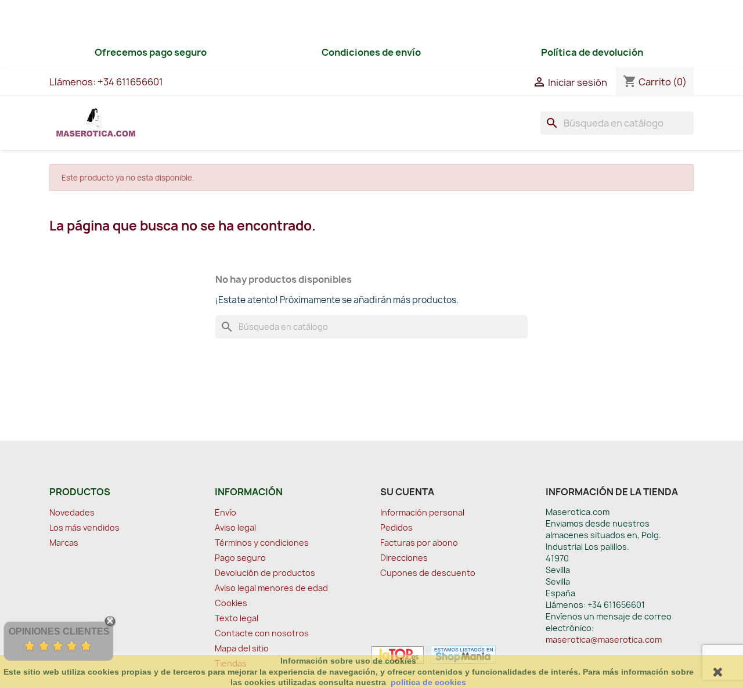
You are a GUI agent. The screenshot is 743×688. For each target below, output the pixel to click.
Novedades (72, 512)
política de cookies (428, 682)
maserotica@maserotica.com (604, 639)
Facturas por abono (419, 542)
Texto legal (236, 618)
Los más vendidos (84, 527)
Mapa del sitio (242, 648)
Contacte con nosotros (262, 633)
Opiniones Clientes (59, 631)
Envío (225, 512)
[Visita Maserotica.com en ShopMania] (460, 653)
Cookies (231, 602)
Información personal (422, 512)
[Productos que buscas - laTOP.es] (398, 653)
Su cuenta (407, 491)
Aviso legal (235, 527)
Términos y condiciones (262, 542)
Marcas (63, 542)
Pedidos (396, 527)
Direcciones (404, 557)
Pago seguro (240, 557)
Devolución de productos (265, 572)
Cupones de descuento (427, 572)
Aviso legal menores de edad (271, 587)
